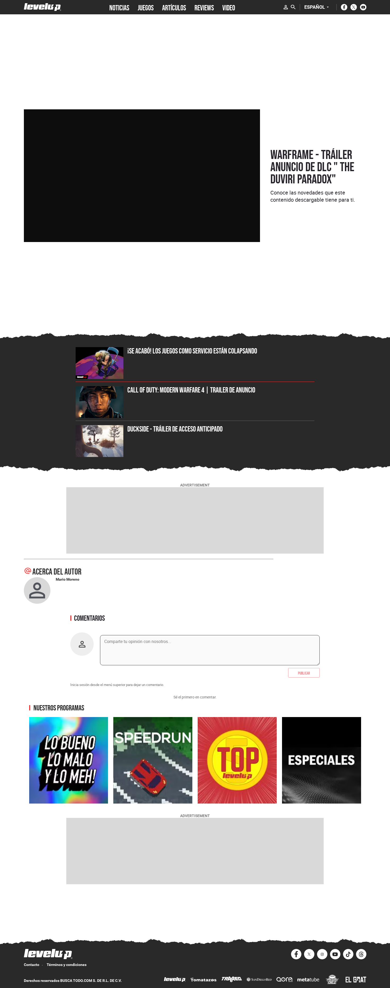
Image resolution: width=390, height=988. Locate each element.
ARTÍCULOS (174, 7)
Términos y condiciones (66, 965)
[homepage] (42, 7)
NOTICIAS (119, 7)
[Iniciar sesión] (285, 7)
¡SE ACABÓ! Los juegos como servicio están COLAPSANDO (192, 351)
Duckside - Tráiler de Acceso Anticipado (175, 429)
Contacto (31, 965)
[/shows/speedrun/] (152, 760)
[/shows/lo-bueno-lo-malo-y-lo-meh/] (68, 760)
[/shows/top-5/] (237, 760)
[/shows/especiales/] (321, 760)
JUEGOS (146, 7)
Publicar (304, 672)
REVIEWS (204, 7)
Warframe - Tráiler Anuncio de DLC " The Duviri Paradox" (312, 166)
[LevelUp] (175, 980)
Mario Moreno (67, 579)
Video (228, 7)
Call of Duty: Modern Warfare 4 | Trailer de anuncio (191, 390)
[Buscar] (293, 7)
